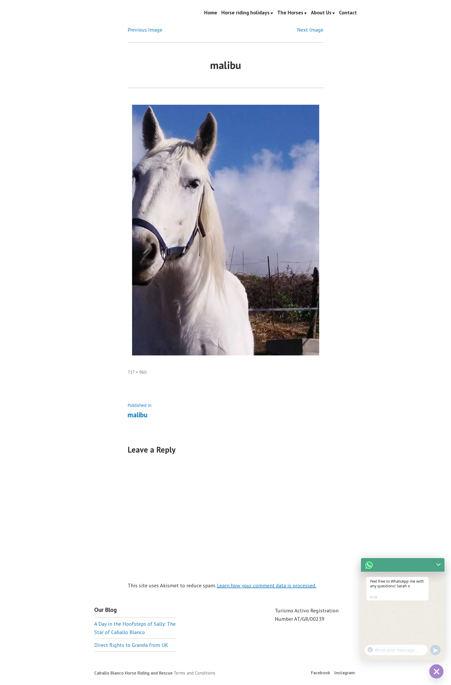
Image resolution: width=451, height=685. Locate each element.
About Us (321, 12)
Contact (348, 12)
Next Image (310, 29)
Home (210, 12)
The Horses (290, 12)
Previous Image (145, 29)
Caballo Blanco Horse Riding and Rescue (133, 673)
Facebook (320, 673)
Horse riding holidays (245, 12)
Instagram (344, 673)
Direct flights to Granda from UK (131, 645)
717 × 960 (137, 372)
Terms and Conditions (194, 673)
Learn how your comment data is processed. (266, 585)
